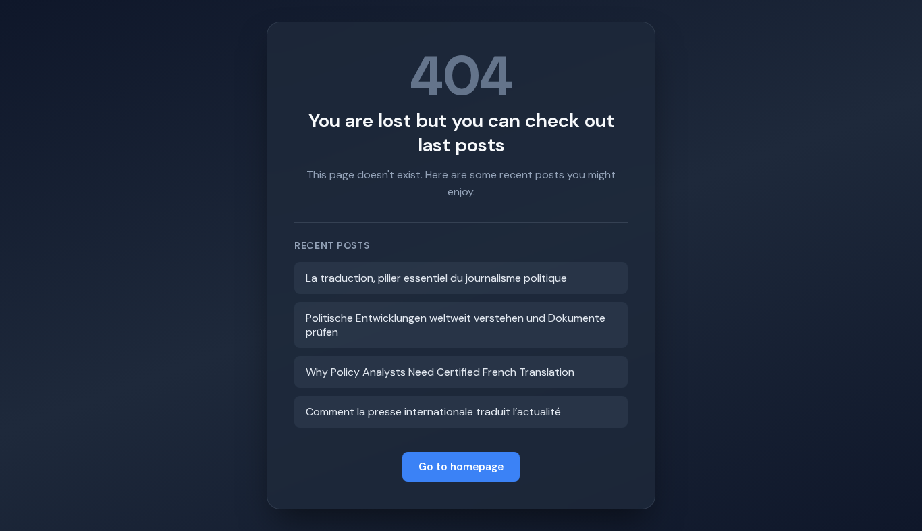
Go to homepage (461, 467)
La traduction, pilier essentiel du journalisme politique (436, 278)
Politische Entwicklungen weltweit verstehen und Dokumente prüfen (455, 325)
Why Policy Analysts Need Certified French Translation (440, 372)
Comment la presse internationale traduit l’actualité (433, 412)
